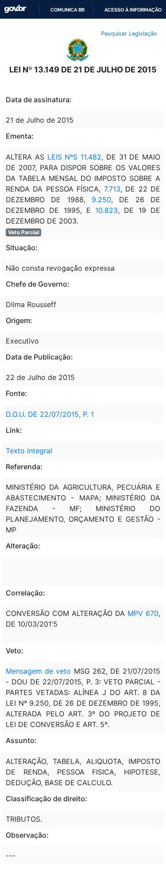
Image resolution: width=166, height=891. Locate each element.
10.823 (106, 210)
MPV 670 (142, 613)
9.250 (98, 199)
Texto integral (29, 450)
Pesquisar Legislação (129, 33)
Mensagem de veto (38, 671)
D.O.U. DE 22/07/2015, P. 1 (50, 414)
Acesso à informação (133, 10)
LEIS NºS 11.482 (72, 156)
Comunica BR (67, 10)
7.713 (110, 188)
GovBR (15, 9)
